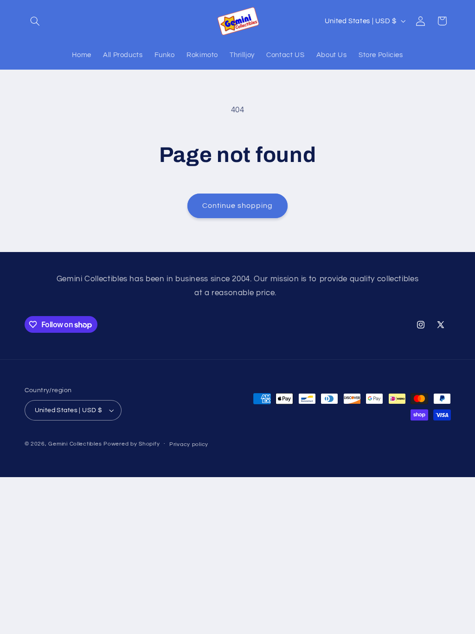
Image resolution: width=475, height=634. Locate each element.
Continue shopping (237, 205)
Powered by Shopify (131, 443)
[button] (35, 21)
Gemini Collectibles (75, 443)
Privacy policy (188, 444)
